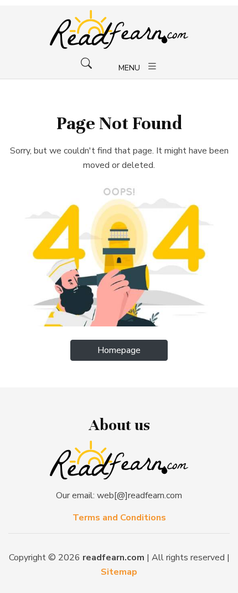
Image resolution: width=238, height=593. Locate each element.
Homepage (119, 350)
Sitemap (119, 572)
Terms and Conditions (119, 518)
